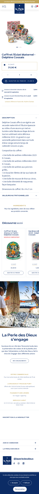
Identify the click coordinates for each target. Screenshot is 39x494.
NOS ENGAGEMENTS (19, 361)
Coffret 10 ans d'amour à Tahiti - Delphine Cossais (11, 233)
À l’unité (13, 264)
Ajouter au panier (21, 81)
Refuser (27, 483)
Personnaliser (20, 489)
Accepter (14, 483)
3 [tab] (20, 47)
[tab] (19, 118)
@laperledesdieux (23, 458)
